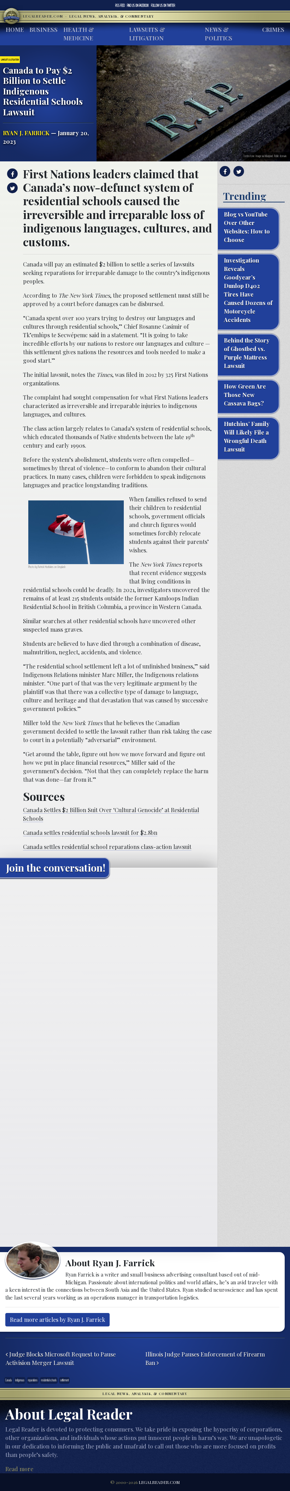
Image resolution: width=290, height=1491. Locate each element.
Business (43, 29)
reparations (32, 1380)
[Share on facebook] (11, 174)
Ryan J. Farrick (26, 133)
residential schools (49, 1380)
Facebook (138, 5)
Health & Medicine (78, 34)
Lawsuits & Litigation (147, 34)
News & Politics (218, 34)
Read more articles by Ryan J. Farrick (57, 1319)
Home (15, 29)
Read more (19, 1469)
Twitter (163, 5)
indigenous (19, 1380)
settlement (64, 1380)
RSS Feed (120, 5)
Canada (8, 1380)
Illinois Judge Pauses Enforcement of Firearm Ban (205, 1358)
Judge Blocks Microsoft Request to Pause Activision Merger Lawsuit (61, 1358)
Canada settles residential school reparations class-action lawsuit (107, 846)
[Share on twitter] (11, 188)
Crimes (273, 29)
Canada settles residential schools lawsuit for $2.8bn (90, 832)
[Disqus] (108, 971)
